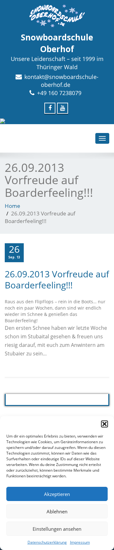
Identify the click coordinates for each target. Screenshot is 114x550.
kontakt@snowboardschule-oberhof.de (61, 81)
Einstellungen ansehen (57, 529)
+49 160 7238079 (59, 93)
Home (12, 205)
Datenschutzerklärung (47, 542)
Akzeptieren (57, 494)
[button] (104, 424)
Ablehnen (57, 511)
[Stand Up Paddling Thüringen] (57, 121)
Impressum (80, 542)
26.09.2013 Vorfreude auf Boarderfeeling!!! (57, 279)
